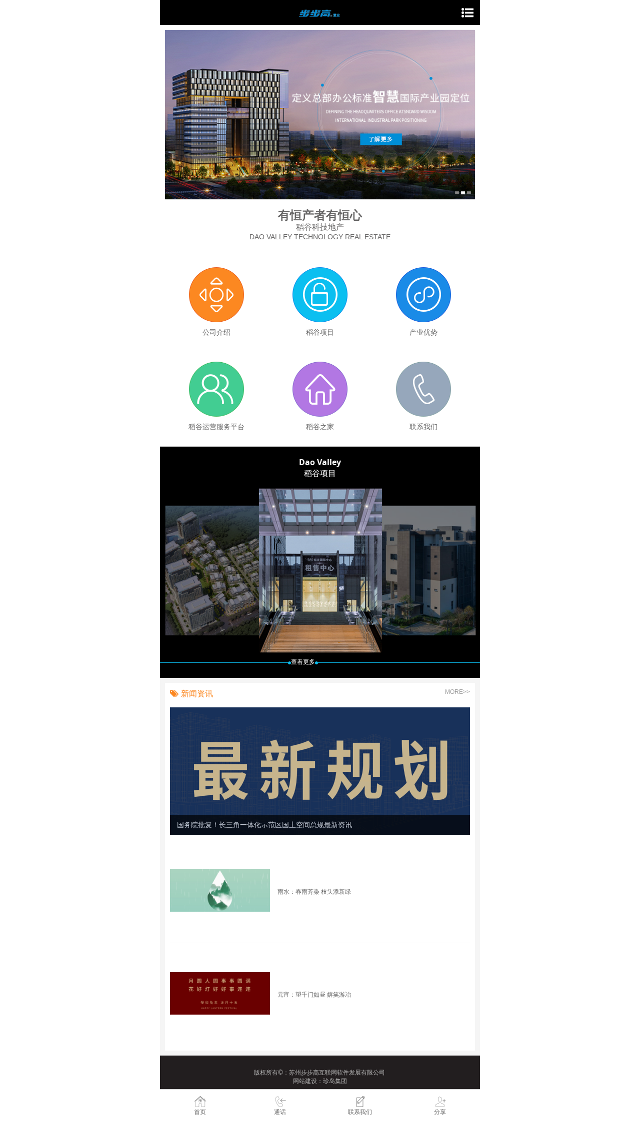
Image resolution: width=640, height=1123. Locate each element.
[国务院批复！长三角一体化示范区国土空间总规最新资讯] (320, 770)
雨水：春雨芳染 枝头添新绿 (314, 891)
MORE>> (457, 691)
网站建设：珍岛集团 (320, 1081)
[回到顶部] (627, 1062)
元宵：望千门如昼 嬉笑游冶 (314, 994)
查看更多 (303, 662)
